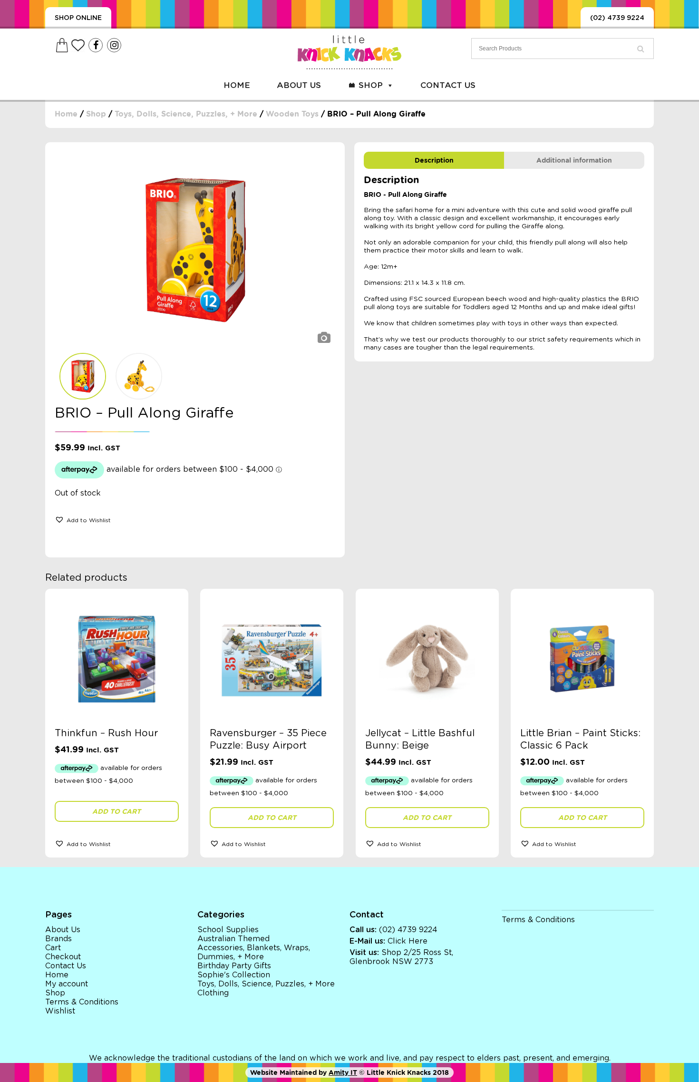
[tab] (434, 160)
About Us (299, 85)
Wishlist (60, 1011)
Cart (53, 948)
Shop (371, 85)
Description (434, 160)
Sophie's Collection (233, 975)
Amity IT (343, 1072)
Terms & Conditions (81, 1002)
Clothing (213, 993)
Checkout (63, 957)
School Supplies (228, 930)
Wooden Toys (292, 113)
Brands (58, 939)
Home (236, 85)
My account (66, 984)
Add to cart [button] (116, 811)
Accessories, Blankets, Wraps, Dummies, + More (253, 952)
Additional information (574, 160)
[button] (83, 519)
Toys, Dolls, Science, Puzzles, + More (186, 113)
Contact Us (448, 85)
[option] (195, 250)
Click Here (407, 941)
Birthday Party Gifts (234, 966)
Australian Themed (233, 939)
